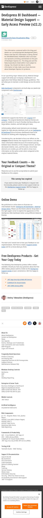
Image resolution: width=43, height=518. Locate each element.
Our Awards (6, 341)
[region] (21, 504)
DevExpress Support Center (17, 187)
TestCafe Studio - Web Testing (12, 449)
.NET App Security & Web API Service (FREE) (16, 441)
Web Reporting (7, 427)
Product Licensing (8, 356)
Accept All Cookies (12, 507)
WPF (3, 374)
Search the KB (6, 457)
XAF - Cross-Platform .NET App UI (13, 435)
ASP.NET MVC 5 (7, 421)
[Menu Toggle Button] (40, 7)
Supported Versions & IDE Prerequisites (15, 360)
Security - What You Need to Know (13, 476)
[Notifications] (40, 1)
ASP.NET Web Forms (8, 423)
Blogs (3, 466)
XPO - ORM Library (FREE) (10, 437)
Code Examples (7, 462)
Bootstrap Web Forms (9, 425)
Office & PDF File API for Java (11, 391)
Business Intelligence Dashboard (13, 386)
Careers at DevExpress (9, 337)
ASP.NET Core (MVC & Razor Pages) (13, 419)
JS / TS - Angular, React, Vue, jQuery (13, 416)
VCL (3, 376)
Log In (32, 2)
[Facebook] (30, 323)
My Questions (6, 459)
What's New (5, 472)
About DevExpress (8, 335)
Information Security (8, 474)
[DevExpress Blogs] (24, 323)
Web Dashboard (7, 88)
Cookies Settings (21, 512)
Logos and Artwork (8, 348)
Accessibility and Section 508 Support (14, 478)
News (3, 339)
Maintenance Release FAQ (10, 364)
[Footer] (3, 323)
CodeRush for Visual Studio (16, 283)
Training (4, 468)
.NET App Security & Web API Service (19, 279)
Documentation (7, 461)
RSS (33, 38)
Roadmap (28, 308)
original (29, 118)
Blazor (4, 418)
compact (4, 120)
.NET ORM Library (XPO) (15, 286)
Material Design (17, 308)
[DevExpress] (9, 7)
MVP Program (6, 347)
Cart (27, 2)
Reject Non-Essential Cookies (30, 506)
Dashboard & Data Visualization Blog (15, 38)
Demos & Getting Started (10, 464)
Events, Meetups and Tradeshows (13, 343)
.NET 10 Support (7, 479)
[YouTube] (40, 323)
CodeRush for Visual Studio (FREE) (13, 439)
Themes (36, 308)
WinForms (5, 372)
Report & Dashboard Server (11, 388)
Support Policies (7, 362)
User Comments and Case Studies (13, 345)
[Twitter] (34, 323)
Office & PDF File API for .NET (11, 390)
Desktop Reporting (8, 378)
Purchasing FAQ (7, 358)
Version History (7, 470)
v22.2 (3, 311)
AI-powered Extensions (9, 408)
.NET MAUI (5, 400)
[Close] (39, 494)
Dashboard (5, 308)
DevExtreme (18, 90)
